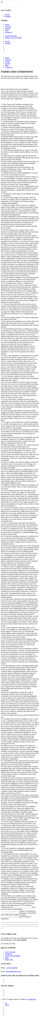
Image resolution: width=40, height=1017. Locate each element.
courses (7, 28)
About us (8, 26)
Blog (6, 30)
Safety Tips (9, 959)
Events (7, 61)
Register (8, 16)
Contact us (8, 32)
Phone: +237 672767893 (13, 38)
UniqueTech (32, 999)
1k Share (7, 1004)
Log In (7, 14)
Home (7, 24)
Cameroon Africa (11, 36)
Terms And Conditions (12, 956)
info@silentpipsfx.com (13, 971)
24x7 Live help (10, 952)
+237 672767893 (12, 968)
